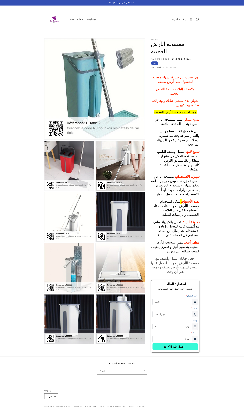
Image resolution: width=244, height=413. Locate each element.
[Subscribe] (144, 371)
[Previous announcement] (45, 2)
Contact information (137, 406)
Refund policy (79, 406)
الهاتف (194, 308)
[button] (185, 19)
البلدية (194, 333)
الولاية (194, 320)
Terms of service (106, 406)
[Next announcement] (199, 2)
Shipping (154, 67)
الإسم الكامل (192, 295)
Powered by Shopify (64, 406)
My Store (53, 406)
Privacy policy (92, 406)
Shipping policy (121, 406)
